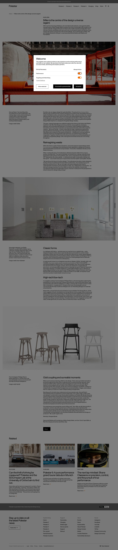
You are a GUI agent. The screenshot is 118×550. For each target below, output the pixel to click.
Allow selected (42, 86)
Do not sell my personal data (63, 86)
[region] (60, 73)
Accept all (78, 86)
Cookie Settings (40, 80)
